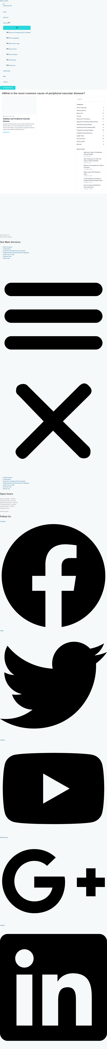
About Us (5, 17)
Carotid (79, 116)
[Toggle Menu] (17, 28)
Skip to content (4, 1)
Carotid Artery (12, 60)
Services (5, 23)
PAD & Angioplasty (13, 38)
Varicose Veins (12, 49)
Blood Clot (80, 113)
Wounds (79, 144)
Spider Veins (80, 136)
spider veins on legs (13, 43)
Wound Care (11, 65)
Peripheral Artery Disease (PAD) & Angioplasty (16, 252)
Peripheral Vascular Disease (85, 130)
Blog (4, 76)
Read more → (6, 132)
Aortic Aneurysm (12, 54)
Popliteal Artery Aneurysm (84, 133)
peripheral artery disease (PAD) (86, 127)
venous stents (81, 141)
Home (5, 12)
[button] (9, 23)
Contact (5, 82)
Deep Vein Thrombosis (83, 119)
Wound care (6, 258)
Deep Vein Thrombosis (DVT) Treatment (19, 32)
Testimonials (6, 71)
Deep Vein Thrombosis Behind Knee (87, 122)
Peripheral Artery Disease (84, 124)
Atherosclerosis (81, 110)
